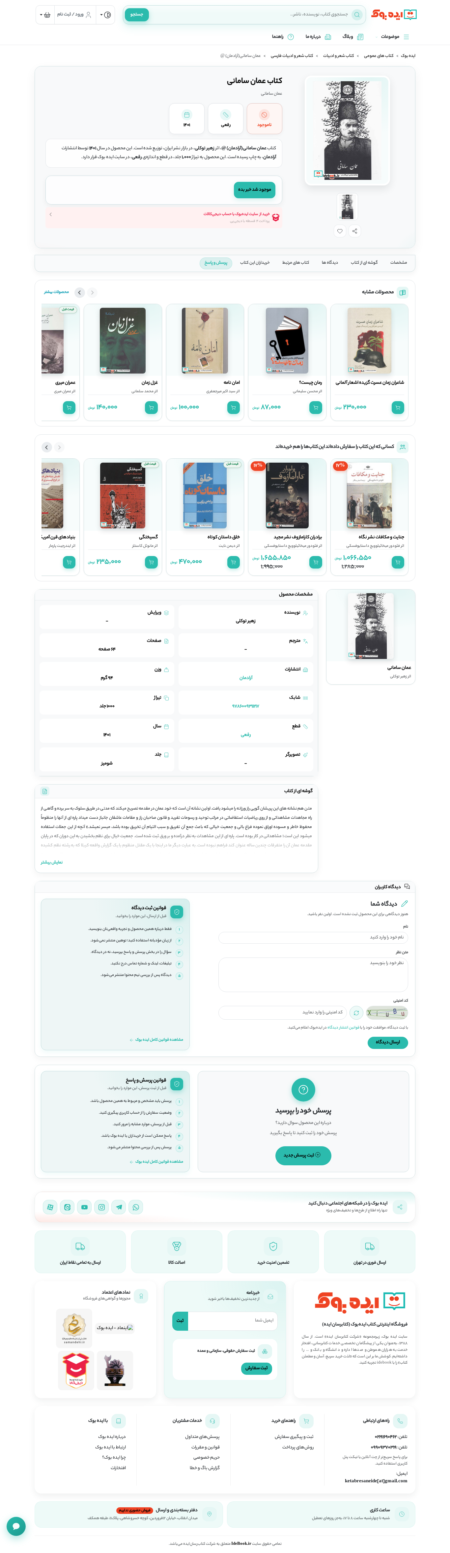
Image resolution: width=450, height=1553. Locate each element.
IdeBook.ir (241, 1544)
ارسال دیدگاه (388, 1042)
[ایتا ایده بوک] (67, 1207)
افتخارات (118, 1468)
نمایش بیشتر (52, 862)
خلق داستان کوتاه (224, 537)
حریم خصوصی (206, 1458)
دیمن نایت (227, 546)
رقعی (246, 735)
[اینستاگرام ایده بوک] (101, 1207)
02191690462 (386, 1437)
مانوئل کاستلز (143, 546)
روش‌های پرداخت (298, 1447)
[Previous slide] (92, 292)
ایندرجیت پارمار (60, 546)
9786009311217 (245, 706)
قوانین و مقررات (205, 1447)
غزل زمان (150, 383)
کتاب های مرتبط (295, 263)
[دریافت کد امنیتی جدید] (356, 1013)
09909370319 (384, 1447)
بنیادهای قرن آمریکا (57, 537)
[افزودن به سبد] (398, 407)
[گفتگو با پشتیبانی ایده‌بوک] (16, 1526)
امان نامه (232, 383)
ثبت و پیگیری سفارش (294, 1437)
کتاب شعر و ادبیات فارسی (292, 56)
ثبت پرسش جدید (299, 1155)
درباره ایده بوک (112, 1437)
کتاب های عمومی (379, 56)
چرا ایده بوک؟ (114, 1458)
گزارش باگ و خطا (205, 1468)
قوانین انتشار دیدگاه (343, 1028)
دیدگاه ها (330, 263)
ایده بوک (408, 56)
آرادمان (245, 678)
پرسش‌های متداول (202, 1437)
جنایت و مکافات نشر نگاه (381, 537)
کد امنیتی (400, 1001)
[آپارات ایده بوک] (50, 1207)
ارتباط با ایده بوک (110, 1447)
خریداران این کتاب (255, 263)
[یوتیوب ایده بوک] (84, 1207)
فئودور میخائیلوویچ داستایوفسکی (373, 546)
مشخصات (398, 263)
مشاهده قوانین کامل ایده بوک (159, 1040)
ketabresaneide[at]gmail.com (376, 1481)
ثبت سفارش (256, 1368)
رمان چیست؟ (310, 383)
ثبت (180, 1321)
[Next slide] (79, 292)
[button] (355, 231)
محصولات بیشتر (56, 292)
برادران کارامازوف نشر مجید (298, 537)
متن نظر (402, 953)
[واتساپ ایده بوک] (135, 1207)
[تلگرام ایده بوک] (118, 1207)
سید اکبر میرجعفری (221, 391)
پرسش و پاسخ (216, 263)
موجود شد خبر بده (254, 190)
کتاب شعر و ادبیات (338, 56)
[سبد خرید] (45, 14)
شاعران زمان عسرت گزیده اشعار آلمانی (370, 383)
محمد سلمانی (142, 391)
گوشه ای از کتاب (364, 263)
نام (405, 927)
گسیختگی (148, 537)
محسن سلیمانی (305, 391)
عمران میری (65, 383)
